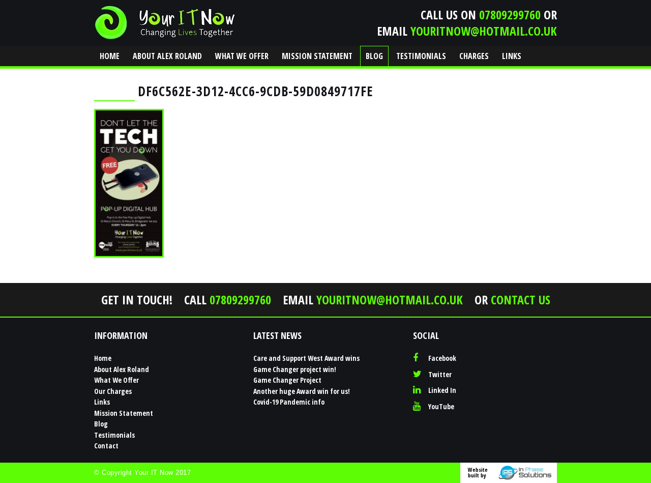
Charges (474, 56)
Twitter (440, 374)
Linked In (442, 390)
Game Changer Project (287, 380)
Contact (117, 75)
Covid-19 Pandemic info (288, 402)
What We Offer (242, 56)
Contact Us (520, 299)
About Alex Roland (167, 56)
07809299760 (510, 14)
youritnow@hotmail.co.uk (483, 30)
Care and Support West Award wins (306, 358)
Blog (374, 56)
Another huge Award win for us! (301, 391)
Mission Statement (317, 56)
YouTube (441, 406)
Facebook (442, 358)
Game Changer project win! (294, 369)
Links (511, 56)
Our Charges (113, 391)
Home (110, 56)
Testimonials (421, 56)
